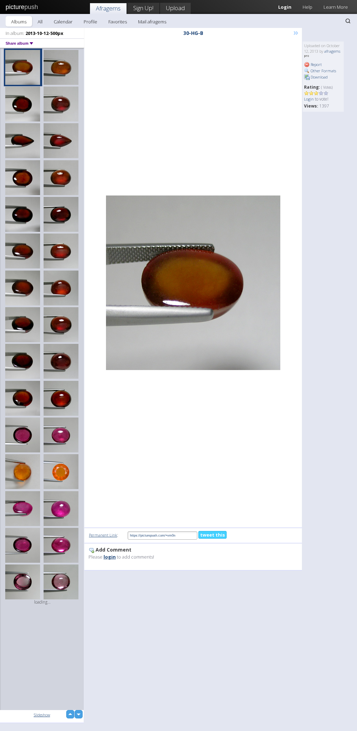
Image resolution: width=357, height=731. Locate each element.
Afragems (108, 8)
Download (319, 77)
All (40, 22)
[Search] (348, 21)
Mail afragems (152, 22)
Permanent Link (103, 535)
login (110, 557)
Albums (18, 22)
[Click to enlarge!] (193, 282)
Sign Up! (143, 8)
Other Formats (323, 70)
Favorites (117, 22)
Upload (175, 8)
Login (309, 99)
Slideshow (42, 714)
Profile (90, 22)
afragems (332, 51)
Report (316, 64)
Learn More (336, 7)
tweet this (212, 535)
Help (307, 7)
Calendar (63, 22)
